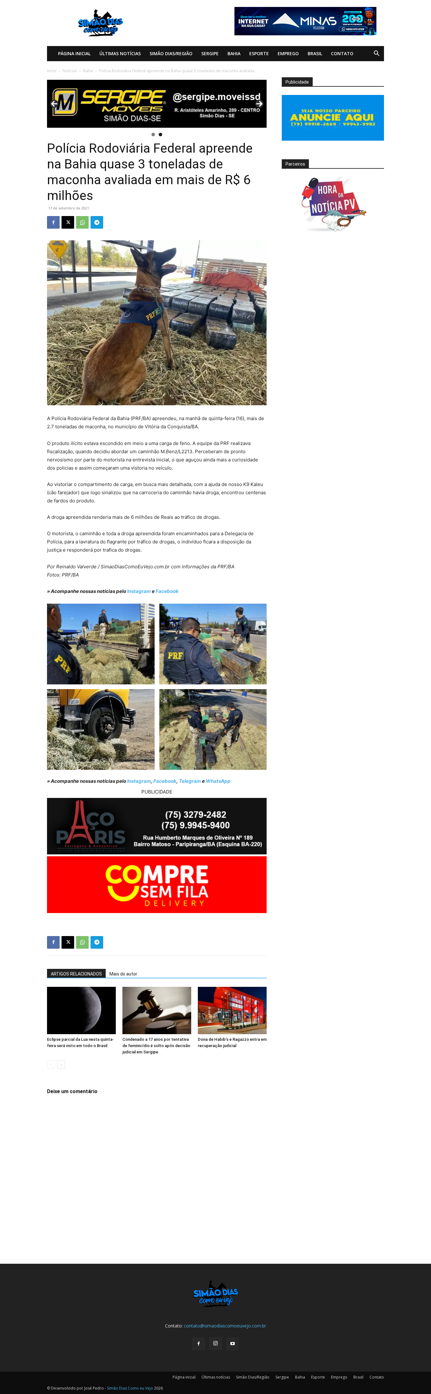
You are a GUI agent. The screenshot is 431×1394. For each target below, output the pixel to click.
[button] (376, 54)
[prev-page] (51, 1065)
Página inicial (74, 53)
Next (259, 104)
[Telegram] (97, 222)
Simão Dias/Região (171, 53)
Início (51, 70)
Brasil (315, 53)
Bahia (233, 53)
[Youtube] (232, 1344)
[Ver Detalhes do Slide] (157, 104)
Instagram (139, 591)
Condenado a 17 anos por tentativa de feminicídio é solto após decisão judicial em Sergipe (156, 1045)
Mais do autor (123, 973)
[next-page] (61, 1065)
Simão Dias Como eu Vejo (130, 1388)
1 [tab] (153, 134)
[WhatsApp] (82, 222)
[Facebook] (53, 222)
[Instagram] (215, 1343)
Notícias (69, 70)
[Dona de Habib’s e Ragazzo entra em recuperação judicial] (232, 1010)
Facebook (167, 591)
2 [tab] (160, 134)
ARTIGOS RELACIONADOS (76, 973)
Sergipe (210, 53)
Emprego (288, 53)
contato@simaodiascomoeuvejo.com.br (225, 1326)
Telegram (190, 781)
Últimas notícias (120, 53)
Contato (342, 53)
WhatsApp (218, 781)
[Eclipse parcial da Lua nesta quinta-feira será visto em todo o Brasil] (81, 1010)
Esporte (259, 53)
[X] (68, 222)
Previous (54, 104)
